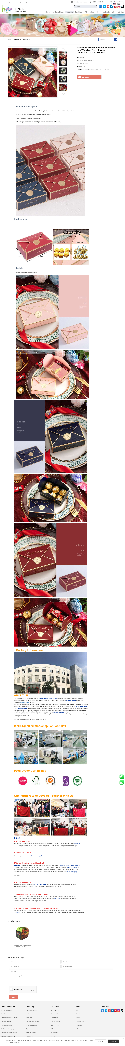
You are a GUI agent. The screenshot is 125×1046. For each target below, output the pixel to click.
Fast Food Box (55, 1014)
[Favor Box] (62, 25)
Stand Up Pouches (31, 1032)
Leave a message (16, 958)
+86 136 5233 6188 (98, 2)
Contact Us (105, 1007)
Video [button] (86, 12)
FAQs (77, 1029)
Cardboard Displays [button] (58, 12)
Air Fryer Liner (55, 1010)
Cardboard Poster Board (8, 1036)
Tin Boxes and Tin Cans (32, 1021)
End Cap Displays (6, 1021)
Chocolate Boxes (55, 1021)
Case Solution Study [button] (108, 12)
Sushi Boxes (54, 1017)
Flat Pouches (29, 1036)
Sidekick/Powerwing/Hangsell (9, 1017)
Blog (77, 1010)
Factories (78, 1017)
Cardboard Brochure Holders (9, 1032)
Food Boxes (55, 1007)
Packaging (17, 39)
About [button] (92, 12)
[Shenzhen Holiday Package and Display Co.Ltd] (7, 9)
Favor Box (26, 39)
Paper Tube (29, 1029)
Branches (78, 1014)
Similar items (14, 921)
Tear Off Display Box (6, 1010)
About (78, 1007)
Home (9, 39)
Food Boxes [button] (78, 12)
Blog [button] (98, 12)
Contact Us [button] (120, 12)
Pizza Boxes (54, 1032)
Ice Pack (53, 1036)
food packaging (24, 702)
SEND (13, 997)
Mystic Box (29, 1017)
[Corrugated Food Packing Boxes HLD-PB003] (22, 933)
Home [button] (48, 12)
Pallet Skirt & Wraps (6, 1025)
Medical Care (29, 1014)
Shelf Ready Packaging (7, 1029)
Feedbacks (79, 1025)
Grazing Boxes (55, 1025)
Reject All (100, 1041)
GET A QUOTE (86, 77)
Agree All (113, 1041)
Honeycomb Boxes (31, 1025)
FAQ (111, 2)
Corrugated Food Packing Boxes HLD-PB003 (22, 946)
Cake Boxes (54, 1029)
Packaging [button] (70, 12)
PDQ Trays (4, 1014)
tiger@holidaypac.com (81, 2)
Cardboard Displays (8, 1007)
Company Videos (81, 1021)
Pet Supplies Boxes (31, 1010)
